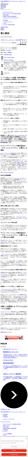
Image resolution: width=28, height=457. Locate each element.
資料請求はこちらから (6, 332)
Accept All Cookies (14, 454)
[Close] (26, 438)
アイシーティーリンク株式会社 (8, 153)
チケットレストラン (10, 40)
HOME (2, 39)
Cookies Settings (14, 446)
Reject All (14, 450)
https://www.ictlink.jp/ (8, 59)
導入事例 (18, 40)
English (2, 28)
